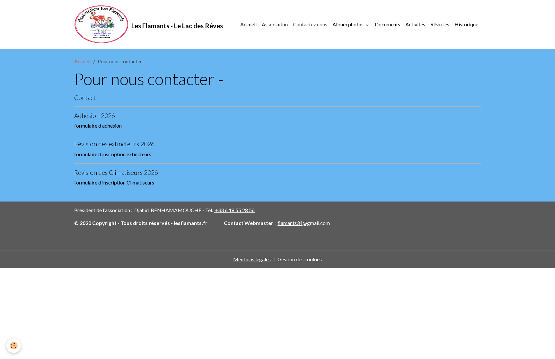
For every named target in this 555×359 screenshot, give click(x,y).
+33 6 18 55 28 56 (234, 210)
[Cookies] (13, 345)
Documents (387, 24)
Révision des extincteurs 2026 (114, 144)
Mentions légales (252, 259)
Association (275, 24)
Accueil (248, 24)
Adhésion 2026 (94, 115)
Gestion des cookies (300, 259)
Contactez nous (310, 24)
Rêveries (439, 24)
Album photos (348, 24)
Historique (466, 24)
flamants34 (290, 223)
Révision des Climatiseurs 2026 (116, 172)
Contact (85, 97)
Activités (415, 24)
